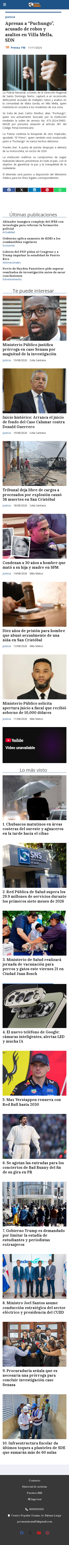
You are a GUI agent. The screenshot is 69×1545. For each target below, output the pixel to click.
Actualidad (9, 232)
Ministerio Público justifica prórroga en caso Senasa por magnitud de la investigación (29, 349)
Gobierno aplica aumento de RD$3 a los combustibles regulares (31, 240)
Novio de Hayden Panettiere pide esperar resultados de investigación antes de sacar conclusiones (34, 272)
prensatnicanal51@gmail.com (34, 1521)
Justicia (10, 17)
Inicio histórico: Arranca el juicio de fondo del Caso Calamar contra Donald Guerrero (34, 422)
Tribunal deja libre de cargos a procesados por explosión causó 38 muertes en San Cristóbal (32, 495)
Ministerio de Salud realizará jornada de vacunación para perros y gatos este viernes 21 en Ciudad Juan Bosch (33, 966)
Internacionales (12, 262)
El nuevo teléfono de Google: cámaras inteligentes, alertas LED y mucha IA (34, 1037)
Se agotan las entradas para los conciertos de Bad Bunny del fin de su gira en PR (33, 1168)
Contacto (34, 1480)
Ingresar (36, 1499)
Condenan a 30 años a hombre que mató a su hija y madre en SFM (34, 565)
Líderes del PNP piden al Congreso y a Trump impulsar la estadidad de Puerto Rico (31, 255)
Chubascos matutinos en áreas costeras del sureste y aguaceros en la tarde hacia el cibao (33, 829)
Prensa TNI (18, 47)
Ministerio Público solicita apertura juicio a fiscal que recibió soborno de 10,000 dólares (34, 708)
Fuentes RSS (34, 1493)
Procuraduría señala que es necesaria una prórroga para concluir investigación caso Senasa (30, 1377)
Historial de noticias (34, 1486)
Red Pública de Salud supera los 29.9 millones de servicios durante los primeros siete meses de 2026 (34, 896)
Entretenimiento (12, 279)
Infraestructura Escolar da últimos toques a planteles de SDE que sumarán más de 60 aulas (34, 1448)
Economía (9, 245)
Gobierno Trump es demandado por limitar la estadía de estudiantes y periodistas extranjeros (34, 1237)
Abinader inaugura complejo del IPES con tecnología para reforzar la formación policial (33, 225)
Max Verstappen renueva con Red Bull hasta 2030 (32, 1102)
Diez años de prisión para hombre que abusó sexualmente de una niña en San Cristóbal (34, 635)
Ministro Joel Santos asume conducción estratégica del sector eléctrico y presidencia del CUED (34, 1308)
